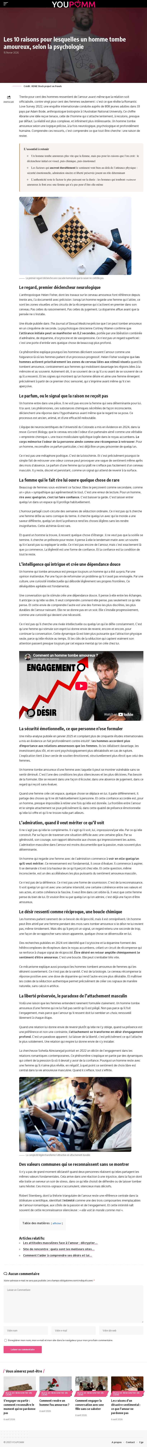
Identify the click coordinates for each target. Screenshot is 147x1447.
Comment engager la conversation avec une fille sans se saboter (89, 1405)
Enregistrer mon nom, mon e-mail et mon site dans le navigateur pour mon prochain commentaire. (60, 1340)
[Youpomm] (73, 4)
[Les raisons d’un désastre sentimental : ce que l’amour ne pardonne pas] (127, 1386)
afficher (57, 1223)
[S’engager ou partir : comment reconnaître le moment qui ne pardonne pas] (20, 1386)
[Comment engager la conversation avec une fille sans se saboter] (91, 1386)
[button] (7, 3)
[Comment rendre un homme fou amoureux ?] (55, 1386)
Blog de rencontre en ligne (19, 1394)
